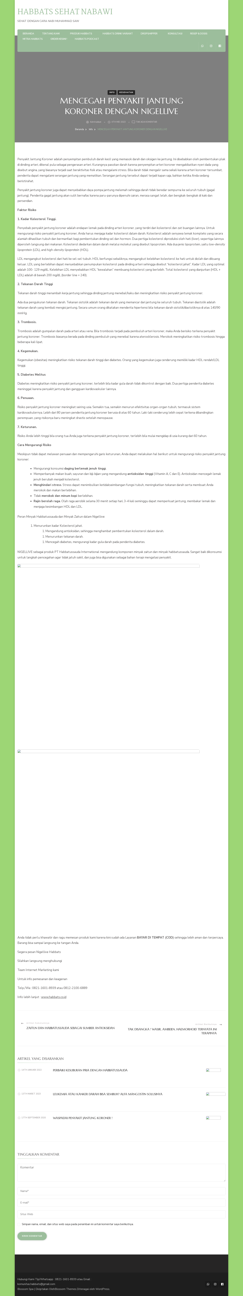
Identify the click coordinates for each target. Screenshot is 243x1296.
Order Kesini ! (59, 39)
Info (112, 92)
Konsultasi (175, 33)
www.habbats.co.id (53, 997)
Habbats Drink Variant (118, 33)
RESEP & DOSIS (198, 33)
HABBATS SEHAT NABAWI (65, 12)
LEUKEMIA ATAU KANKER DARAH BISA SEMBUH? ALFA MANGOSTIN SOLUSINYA (107, 1094)
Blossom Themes (65, 1289)
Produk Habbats (81, 33)
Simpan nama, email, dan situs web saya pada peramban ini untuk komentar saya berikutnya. (78, 1224)
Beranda (28, 33)
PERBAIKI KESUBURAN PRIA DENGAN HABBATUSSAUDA (90, 1070)
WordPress (102, 1289)
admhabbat (95, 122)
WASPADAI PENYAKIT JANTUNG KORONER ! (82, 1118)
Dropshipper (149, 33)
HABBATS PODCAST (87, 39)
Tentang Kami (51, 33)
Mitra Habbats (33, 39)
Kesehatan (126, 92)
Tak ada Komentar (146, 122)
